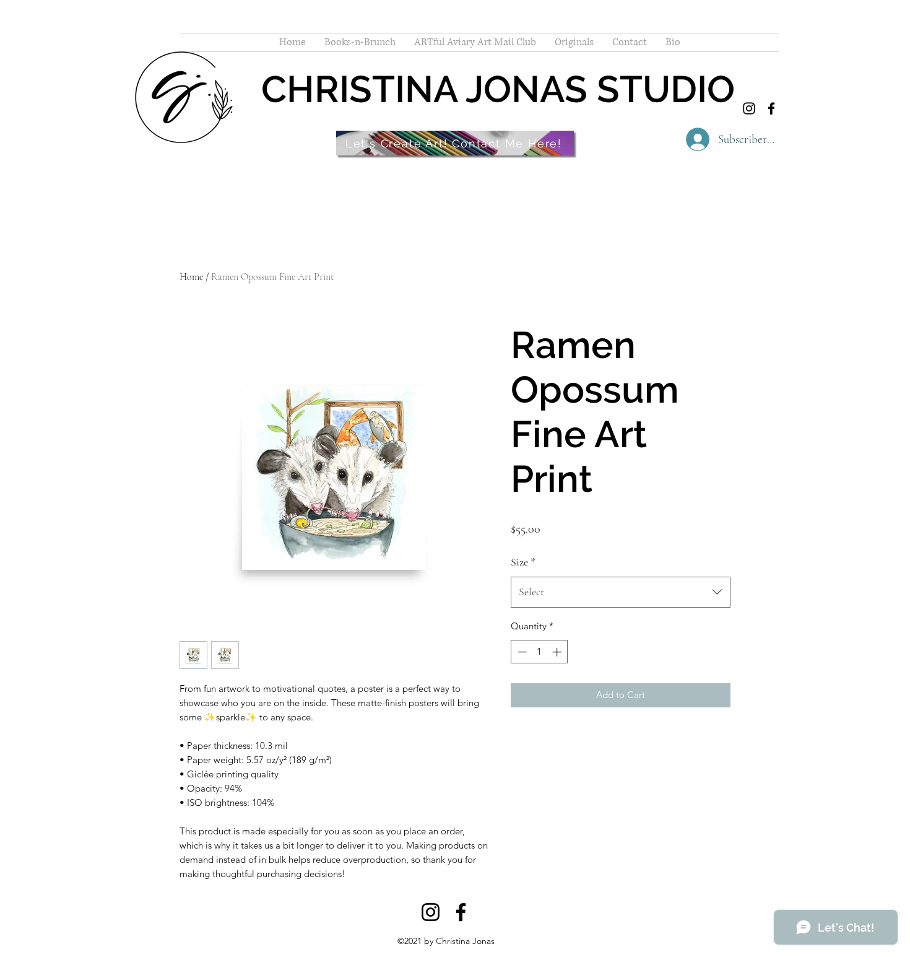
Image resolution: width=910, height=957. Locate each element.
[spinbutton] (539, 651)
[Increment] (558, 651)
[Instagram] (749, 108)
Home (191, 277)
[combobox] (620, 592)
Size (523, 562)
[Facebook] (771, 108)
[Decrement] (521, 651)
